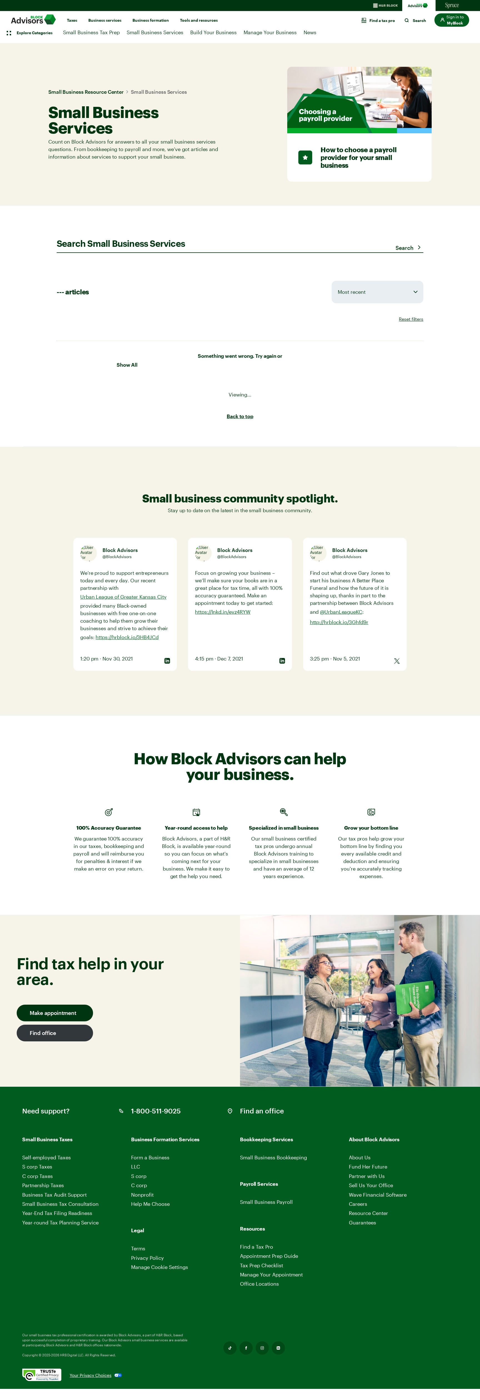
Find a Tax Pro (256, 1247)
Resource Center (368, 1213)
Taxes (72, 20)
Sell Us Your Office (371, 1185)
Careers (358, 1204)
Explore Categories (34, 32)
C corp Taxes (37, 1176)
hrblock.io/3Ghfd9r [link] (339, 622)
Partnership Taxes (43, 1185)
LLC (135, 1167)
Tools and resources (199, 20)
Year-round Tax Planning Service (60, 1222)
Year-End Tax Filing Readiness (57, 1213)
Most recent (352, 292)
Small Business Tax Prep (91, 32)
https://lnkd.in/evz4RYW (223, 612)
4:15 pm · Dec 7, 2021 (219, 658)
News (310, 32)
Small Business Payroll (266, 1202)
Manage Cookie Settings (159, 1267)
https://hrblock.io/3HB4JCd (127, 637)
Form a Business (150, 1157)
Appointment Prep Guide (269, 1256)
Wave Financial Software (378, 1195)
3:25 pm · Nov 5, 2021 (335, 658)
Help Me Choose (150, 1204)
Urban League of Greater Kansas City (123, 597)
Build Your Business (213, 32)
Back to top (240, 416)
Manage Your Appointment (271, 1274)
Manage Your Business (270, 32)
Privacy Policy (147, 1258)
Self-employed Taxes (46, 1157)
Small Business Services (155, 32)
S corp (138, 1176)
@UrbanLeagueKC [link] (341, 612)
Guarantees (362, 1222)
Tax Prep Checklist (261, 1265)
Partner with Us (367, 1176)
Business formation (150, 20)
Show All (127, 365)
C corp (139, 1185)
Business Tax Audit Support (54, 1195)
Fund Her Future (368, 1167)
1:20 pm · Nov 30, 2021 (106, 658)
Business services (104, 20)
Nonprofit (142, 1195)
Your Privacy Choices (90, 1375)
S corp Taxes (37, 1167)
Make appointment (53, 1013)
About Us (360, 1157)
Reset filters (411, 319)
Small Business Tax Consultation (60, 1204)
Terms (138, 1248)
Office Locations (259, 1284)
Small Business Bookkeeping (273, 1157)
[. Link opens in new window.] (46, 1375)
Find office (43, 1033)
